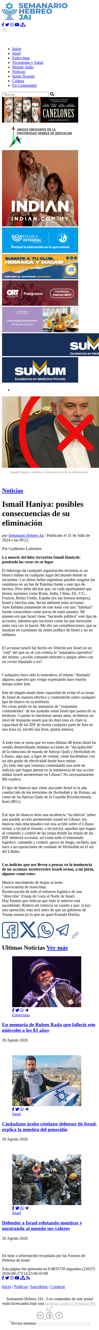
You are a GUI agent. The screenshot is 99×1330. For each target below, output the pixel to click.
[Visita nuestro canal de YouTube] (17, 25)
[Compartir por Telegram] (63, 937)
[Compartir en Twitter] (17, 1010)
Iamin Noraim (23, 76)
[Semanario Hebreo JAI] (35, 20)
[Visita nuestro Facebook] (3, 25)
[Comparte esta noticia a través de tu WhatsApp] (46, 937)
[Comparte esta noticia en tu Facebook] (10, 937)
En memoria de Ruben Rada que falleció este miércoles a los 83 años (48, 1027)
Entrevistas (21, 58)
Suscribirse (39, 1286)
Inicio (16, 49)
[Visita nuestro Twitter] (7, 25)
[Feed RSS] (28, 1278)
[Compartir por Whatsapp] (22, 1010)
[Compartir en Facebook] (13, 1010)
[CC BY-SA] (50, 1315)
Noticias (18, 71)
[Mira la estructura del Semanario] (22, 25)
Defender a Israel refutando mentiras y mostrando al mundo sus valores (42, 1225)
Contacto (58, 1286)
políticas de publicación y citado (63, 1323)
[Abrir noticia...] (46, 1006)
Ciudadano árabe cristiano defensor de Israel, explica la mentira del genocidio (49, 1126)
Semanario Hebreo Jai (26, 535)
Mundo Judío (23, 67)
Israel (16, 53)
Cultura (18, 81)
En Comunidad (24, 85)
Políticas (20, 1286)
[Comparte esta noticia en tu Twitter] (28, 937)
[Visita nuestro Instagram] (12, 25)
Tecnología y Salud (27, 62)
